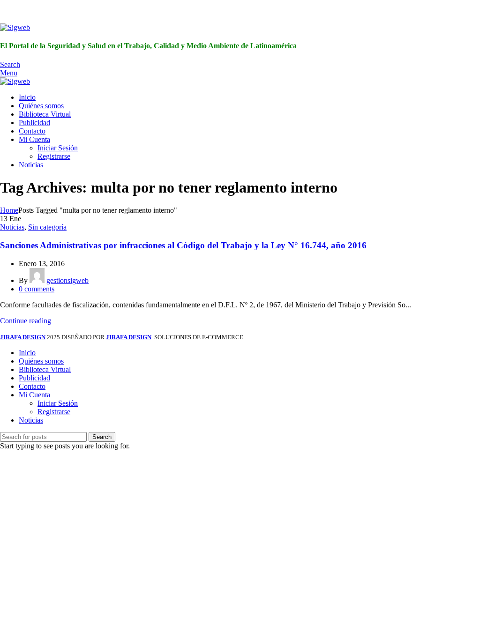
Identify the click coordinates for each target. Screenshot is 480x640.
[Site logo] (15, 27)
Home (9, 210)
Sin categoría (47, 227)
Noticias (12, 227)
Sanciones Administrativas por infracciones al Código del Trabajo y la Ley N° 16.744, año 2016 (183, 245)
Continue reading (25, 321)
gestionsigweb (67, 280)
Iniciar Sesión (58, 148)
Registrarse (54, 156)
